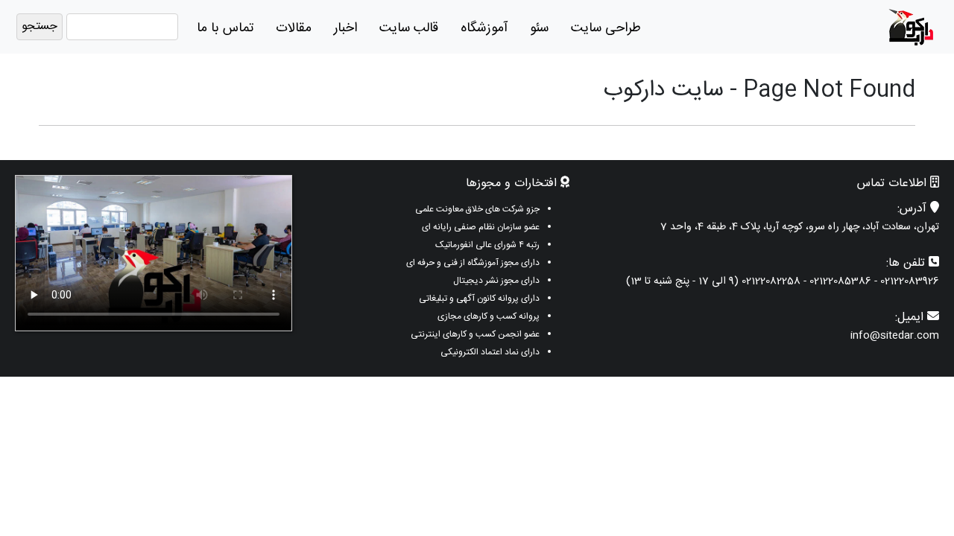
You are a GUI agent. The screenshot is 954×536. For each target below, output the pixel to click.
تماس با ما (225, 28)
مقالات (294, 28)
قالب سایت (408, 28)
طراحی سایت (606, 28)
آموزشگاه (484, 28)
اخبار (345, 28)
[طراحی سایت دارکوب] (910, 27)
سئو (539, 28)
